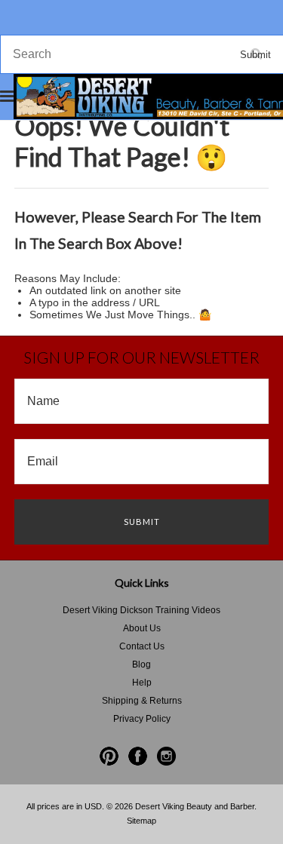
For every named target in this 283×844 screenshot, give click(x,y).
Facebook (137, 756)
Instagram (166, 756)
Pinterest (109, 756)
